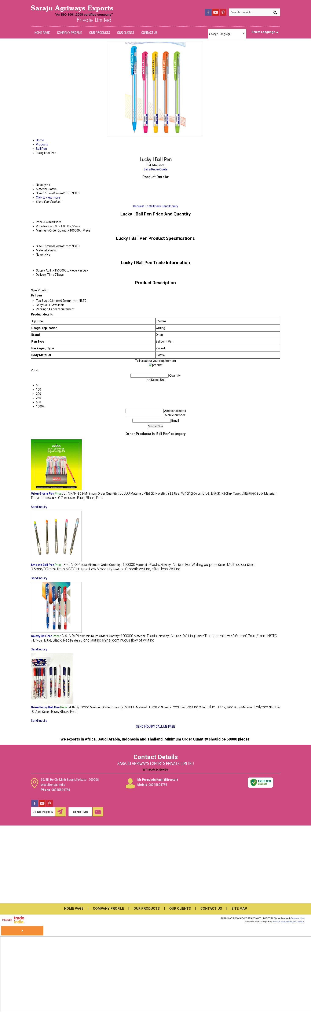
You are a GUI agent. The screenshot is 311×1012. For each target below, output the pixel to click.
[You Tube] (215, 14)
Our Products (99, 32)
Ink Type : (242, 493)
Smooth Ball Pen (42, 564)
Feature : (146, 569)
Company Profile (69, 32)
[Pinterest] (223, 14)
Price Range (44, 226)
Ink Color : (83, 498)
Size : (251, 636)
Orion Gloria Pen (42, 493)
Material (41, 250)
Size (39, 246)
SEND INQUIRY (145, 726)
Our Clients (125, 32)
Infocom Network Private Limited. (288, 921)
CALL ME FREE (165, 726)
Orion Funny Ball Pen (45, 707)
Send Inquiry (170, 206)
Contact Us (149, 32)
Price (39, 222)
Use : (183, 493)
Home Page (42, 32)
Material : (143, 493)
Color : (210, 493)
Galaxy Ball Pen (41, 636)
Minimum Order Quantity (52, 230)
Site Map (239, 908)
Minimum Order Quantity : (107, 493)
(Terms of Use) (297, 918)
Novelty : (164, 493)
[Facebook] (208, 14)
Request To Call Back (147, 206)
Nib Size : (54, 498)
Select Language (263, 32)
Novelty (41, 254)
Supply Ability (45, 270)
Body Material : (251, 707)
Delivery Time (45, 274)
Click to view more (48, 197)
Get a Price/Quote (156, 169)
